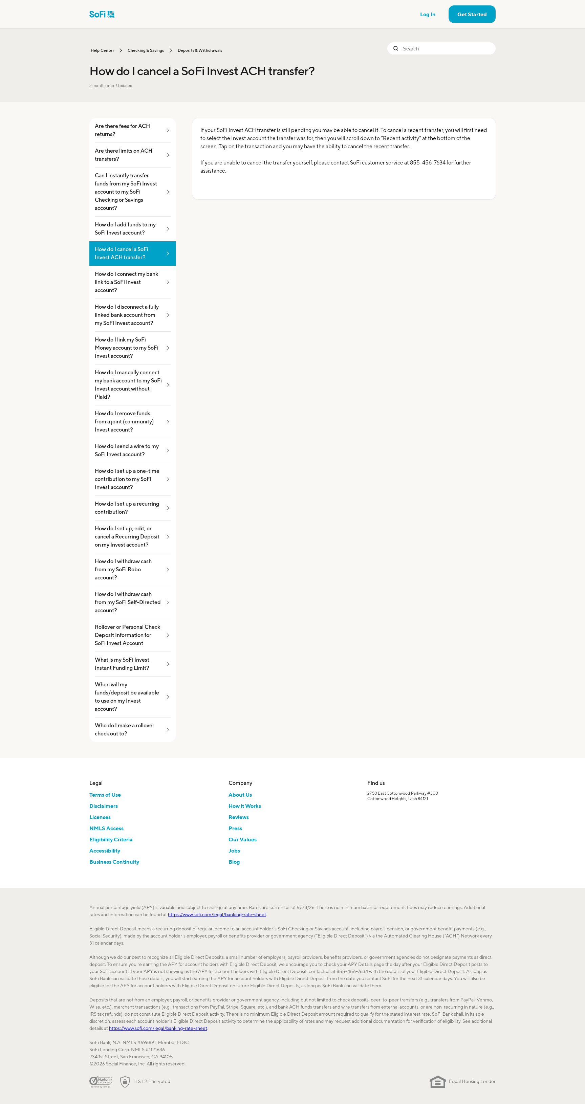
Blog (234, 861)
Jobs (234, 850)
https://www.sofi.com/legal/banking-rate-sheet (217, 914)
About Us (240, 794)
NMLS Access (106, 828)
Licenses (100, 817)
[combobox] (446, 48)
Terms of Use (105, 794)
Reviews (239, 817)
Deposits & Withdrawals (200, 50)
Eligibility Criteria (111, 839)
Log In (428, 14)
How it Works (245, 805)
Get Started (472, 14)
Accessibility (104, 850)
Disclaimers (103, 805)
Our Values (243, 839)
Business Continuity (114, 861)
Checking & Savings (146, 50)
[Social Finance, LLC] (102, 14)
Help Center (102, 50)
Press (235, 828)
